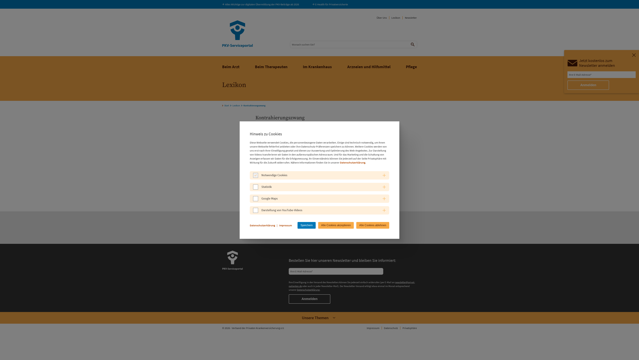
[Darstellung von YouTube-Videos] (255, 212)
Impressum (285, 225)
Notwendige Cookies (274, 175)
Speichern (307, 225)
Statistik (266, 187)
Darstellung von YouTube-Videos (281, 210)
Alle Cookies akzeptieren (336, 225)
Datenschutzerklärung (352, 162)
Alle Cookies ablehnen (372, 225)
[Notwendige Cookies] (255, 176)
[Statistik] (255, 188)
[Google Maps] (255, 200)
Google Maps (269, 198)
